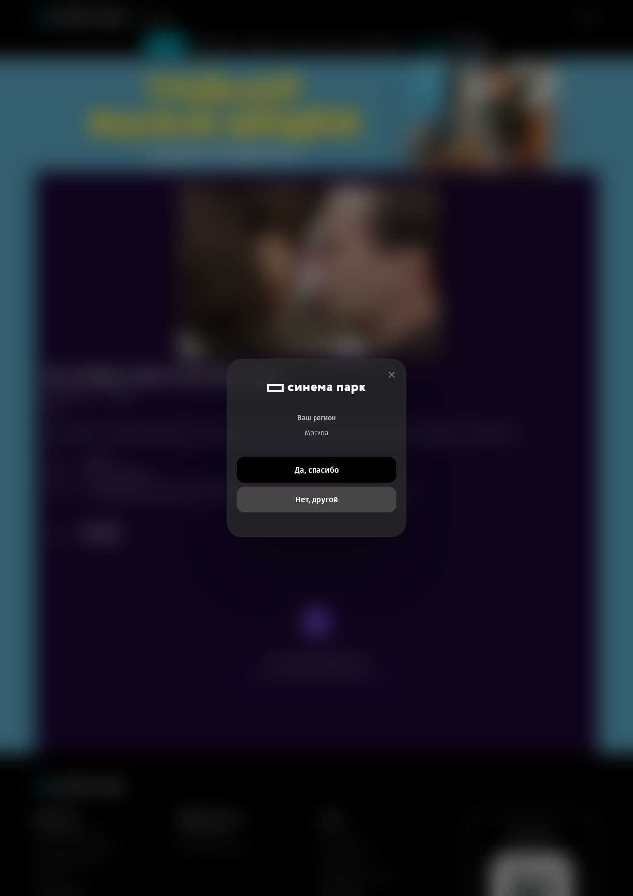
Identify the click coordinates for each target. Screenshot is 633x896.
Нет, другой (316, 499)
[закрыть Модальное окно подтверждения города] (392, 375)
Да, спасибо (317, 470)
